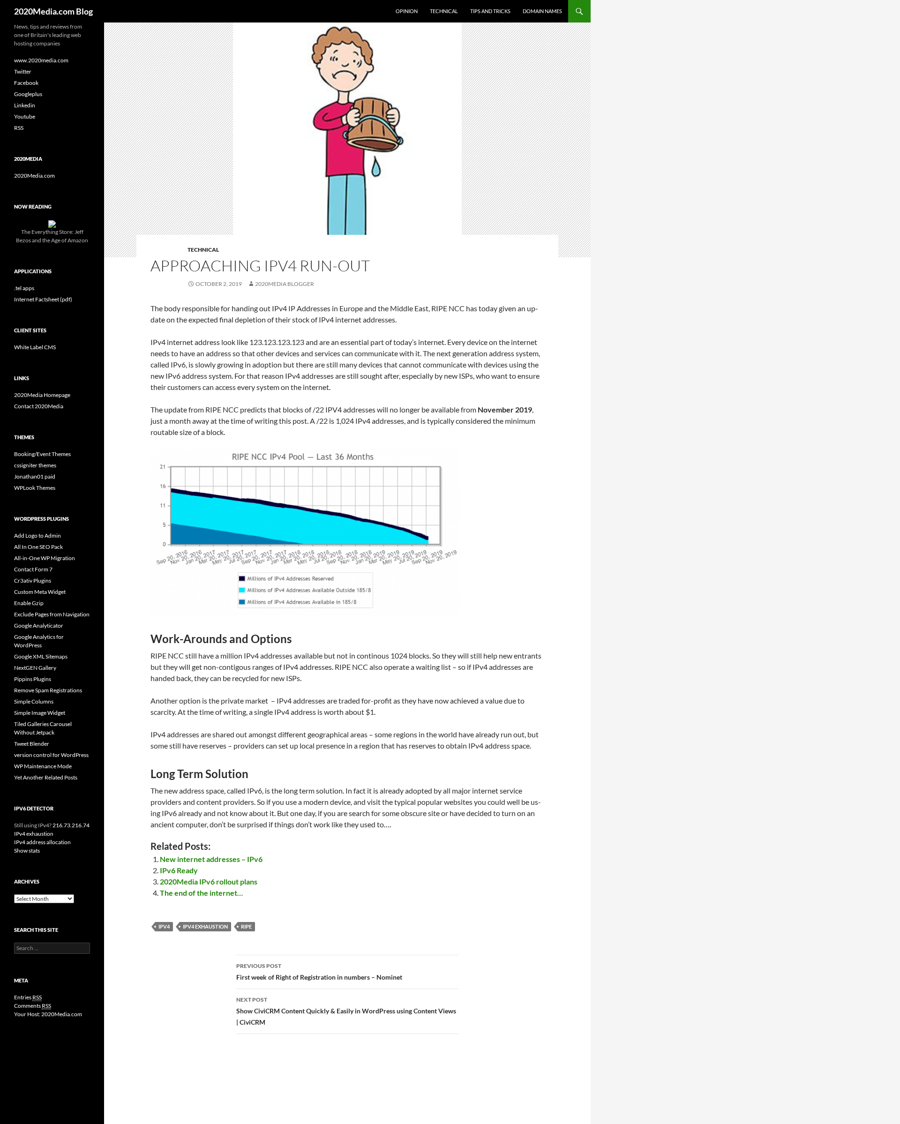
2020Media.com (34, 175)
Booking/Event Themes (42, 453)
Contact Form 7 (33, 569)
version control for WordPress (51, 754)
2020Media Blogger (284, 283)
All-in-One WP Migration (44, 558)
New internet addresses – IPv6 (211, 858)
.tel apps (24, 288)
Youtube (24, 116)
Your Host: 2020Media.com (48, 1014)
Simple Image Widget (39, 712)
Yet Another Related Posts (45, 777)
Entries (28, 997)
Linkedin (24, 105)
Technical (444, 11)
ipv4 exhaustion (205, 926)
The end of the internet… (201, 892)
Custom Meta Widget (40, 591)
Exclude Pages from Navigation (52, 614)
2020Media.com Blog (53, 11)
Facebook (26, 82)
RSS (18, 127)
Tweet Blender (31, 743)
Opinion (407, 11)
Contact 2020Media (38, 406)
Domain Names (542, 11)
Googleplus (28, 93)
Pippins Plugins (32, 678)
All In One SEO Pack (38, 546)
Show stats (27, 850)
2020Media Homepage (42, 394)
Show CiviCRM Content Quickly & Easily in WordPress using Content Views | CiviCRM (346, 1011)
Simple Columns (33, 701)
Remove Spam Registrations (48, 690)
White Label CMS (35, 347)
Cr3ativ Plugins (32, 580)
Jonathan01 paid (34, 476)
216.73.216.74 (71, 825)
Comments (32, 1005)
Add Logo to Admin (37, 535)
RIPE (246, 926)
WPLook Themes (34, 487)
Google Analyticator (38, 625)
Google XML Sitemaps (41, 656)
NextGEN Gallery (35, 667)
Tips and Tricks (490, 11)
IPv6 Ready (179, 870)
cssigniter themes (35, 465)
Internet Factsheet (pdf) (43, 299)
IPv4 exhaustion (33, 833)
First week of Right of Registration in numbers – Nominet (319, 971)
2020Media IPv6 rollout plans (208, 881)
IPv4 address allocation (42, 842)
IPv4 (164, 926)
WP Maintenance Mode (43, 766)
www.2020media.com (41, 60)
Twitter (22, 71)
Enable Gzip (29, 603)
